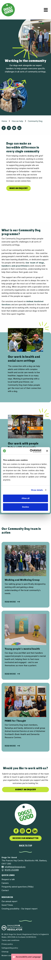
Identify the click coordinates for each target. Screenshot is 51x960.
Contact (5, 890)
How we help (17, 121)
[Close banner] (47, 451)
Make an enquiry (18, 188)
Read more (10, 601)
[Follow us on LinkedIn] (19, 128)
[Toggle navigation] (45, 9)
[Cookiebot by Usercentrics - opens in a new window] (31, 451)
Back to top (25, 845)
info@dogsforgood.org (15, 867)
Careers (5, 883)
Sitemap (5, 952)
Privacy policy (7, 944)
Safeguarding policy (10, 948)
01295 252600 (12, 870)
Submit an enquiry (25, 789)
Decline (25, 507)
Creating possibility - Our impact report (19, 908)
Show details (37, 490)
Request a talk (8, 879)
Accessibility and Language (28, 957)
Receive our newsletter (25, 838)
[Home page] (8, 9)
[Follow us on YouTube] (14, 128)
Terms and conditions (10, 940)
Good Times (7, 905)
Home (4, 121)
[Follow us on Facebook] (4, 128)
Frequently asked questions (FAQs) (17, 886)
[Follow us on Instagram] (9, 128)
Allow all (25, 498)
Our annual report (9, 901)
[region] (25, 362)
